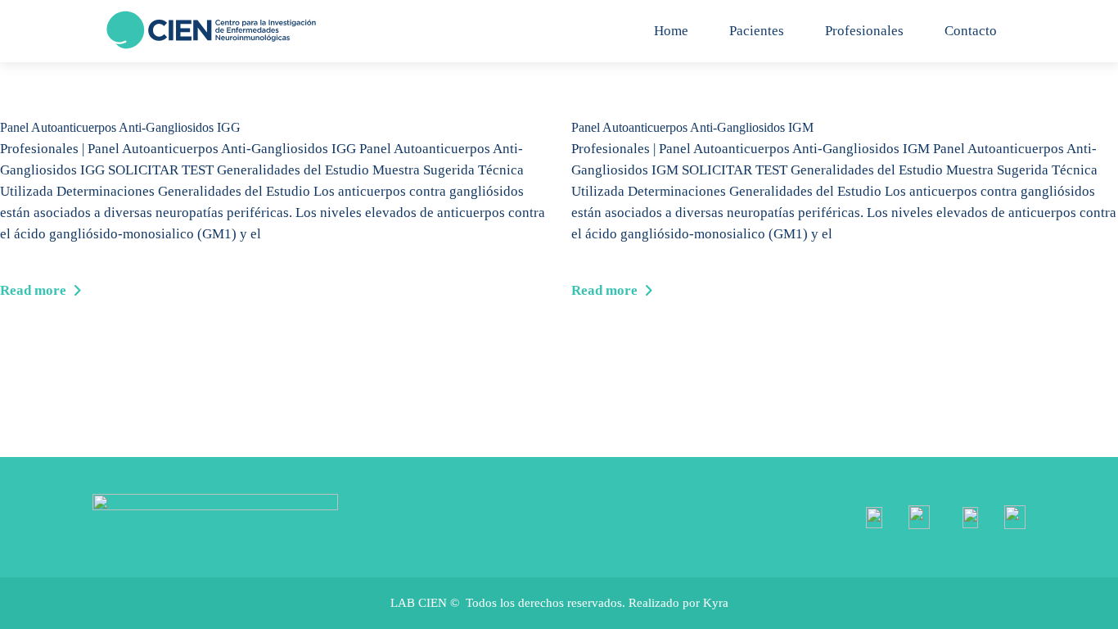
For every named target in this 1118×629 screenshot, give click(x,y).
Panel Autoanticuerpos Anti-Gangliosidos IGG (120, 127)
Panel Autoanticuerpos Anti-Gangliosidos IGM (692, 127)
